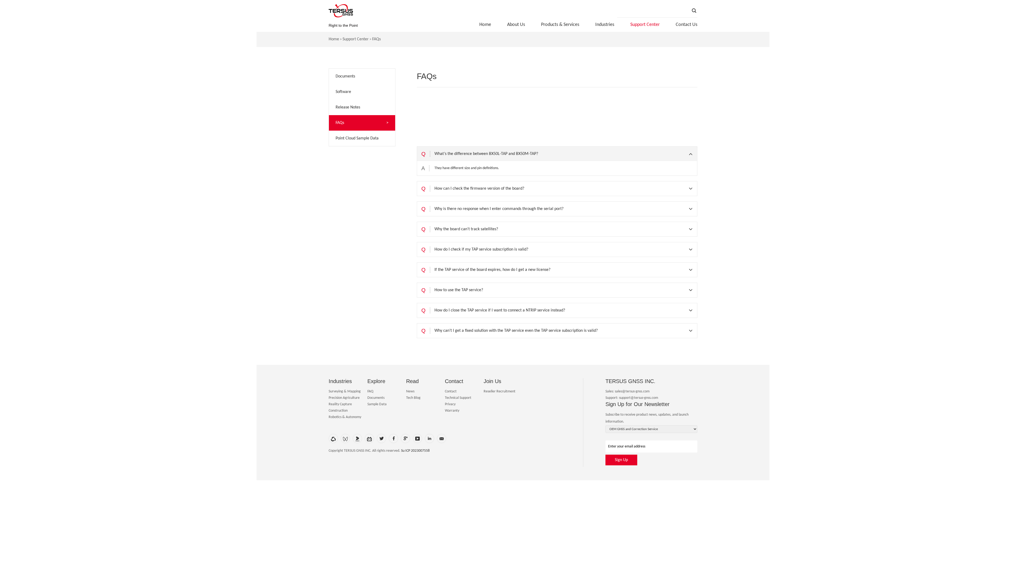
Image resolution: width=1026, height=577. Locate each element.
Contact (451, 391)
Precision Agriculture (344, 398)
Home (485, 24)
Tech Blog (413, 398)
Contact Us (686, 24)
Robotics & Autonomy (345, 417)
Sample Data (377, 404)
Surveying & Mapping (345, 391)
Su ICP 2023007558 (415, 451)
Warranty (452, 411)
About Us (516, 24)
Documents (375, 398)
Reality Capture (340, 404)
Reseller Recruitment (499, 391)
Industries (604, 24)
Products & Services (560, 24)
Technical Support (458, 398)
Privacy (450, 404)
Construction (338, 411)
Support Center (645, 24)
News (410, 391)
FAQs (376, 39)
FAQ (370, 391)
